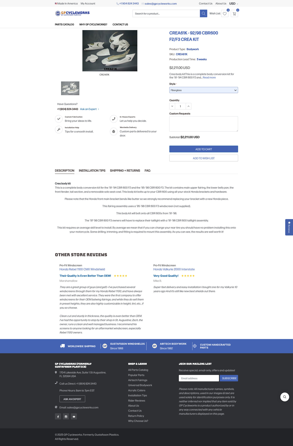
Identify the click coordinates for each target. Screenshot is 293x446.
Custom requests (179, 113)
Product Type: (177, 49)
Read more (209, 77)
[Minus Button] (172, 106)
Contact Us (205, 3)
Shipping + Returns (125, 170)
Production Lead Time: (182, 59)
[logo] (72, 13)
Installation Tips (92, 170)
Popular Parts (136, 375)
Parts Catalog (64, 24)
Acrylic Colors (136, 390)
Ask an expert (72, 399)
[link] (70, 88)
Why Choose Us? (138, 420)
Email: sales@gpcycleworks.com (79, 407)
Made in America (67, 3)
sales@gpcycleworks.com (160, 3)
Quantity (174, 100)
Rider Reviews (136, 400)
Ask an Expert (88, 108)
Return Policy (136, 415)
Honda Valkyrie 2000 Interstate (174, 269)
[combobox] (166, 13)
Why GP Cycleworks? (93, 24)
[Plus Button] (188, 106)
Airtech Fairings (137, 380)
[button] (284, 397)
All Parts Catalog (138, 369)
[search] (203, 13)
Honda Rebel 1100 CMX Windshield (82, 269)
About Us (220, 3)
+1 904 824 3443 (129, 3)
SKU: (172, 54)
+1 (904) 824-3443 (67, 108)
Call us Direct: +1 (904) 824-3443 (78, 383)
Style (173, 83)
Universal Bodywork (140, 385)
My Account (88, 3)
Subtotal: (174, 137)
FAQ (147, 170)
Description (64, 170)
